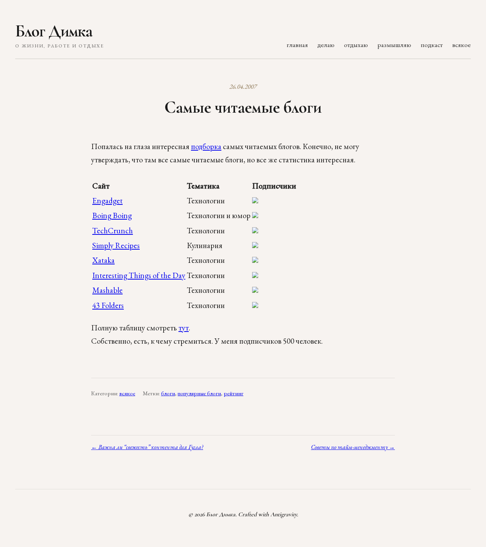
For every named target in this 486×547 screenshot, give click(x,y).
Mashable (107, 290)
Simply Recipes (116, 245)
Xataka (103, 260)
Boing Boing (112, 215)
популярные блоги (199, 393)
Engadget (107, 200)
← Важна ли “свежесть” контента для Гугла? (147, 447)
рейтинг (233, 393)
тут (183, 327)
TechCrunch (112, 230)
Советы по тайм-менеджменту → (353, 447)
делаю (326, 44)
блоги (168, 393)
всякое (461, 44)
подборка (206, 146)
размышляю (394, 44)
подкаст (432, 44)
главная (297, 44)
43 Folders (108, 305)
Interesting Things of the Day (138, 275)
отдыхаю (356, 44)
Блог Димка (53, 31)
